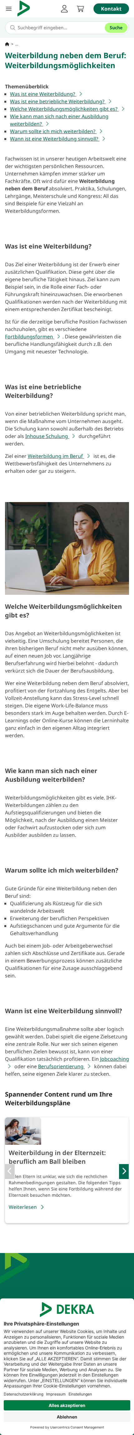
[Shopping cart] (80, 9)
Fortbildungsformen (29, 336)
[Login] (64, 9)
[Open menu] (8, 8)
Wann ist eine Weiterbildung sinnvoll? (54, 138)
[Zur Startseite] (7, 44)
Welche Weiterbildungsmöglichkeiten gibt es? (64, 108)
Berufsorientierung (61, 1066)
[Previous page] (10, 1171)
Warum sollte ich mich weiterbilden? (53, 131)
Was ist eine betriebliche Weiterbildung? (58, 101)
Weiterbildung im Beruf (56, 456)
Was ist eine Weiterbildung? (43, 94)
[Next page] (124, 1171)
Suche (116, 27)
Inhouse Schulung (47, 436)
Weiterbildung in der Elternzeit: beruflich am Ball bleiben (57, 1157)
